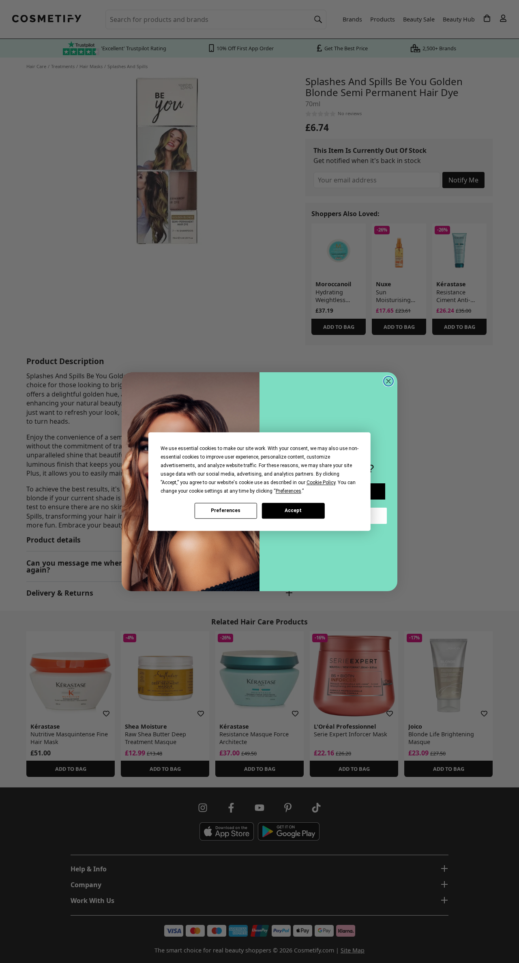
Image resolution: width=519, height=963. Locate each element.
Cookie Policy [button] (321, 482)
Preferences (225, 510)
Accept (293, 510)
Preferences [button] (288, 491)
